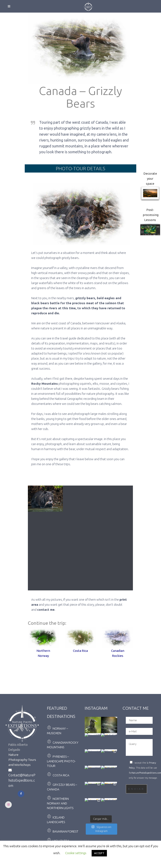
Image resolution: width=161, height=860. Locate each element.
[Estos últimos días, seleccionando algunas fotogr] (93, 725)
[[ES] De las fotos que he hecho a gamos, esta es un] (93, 806)
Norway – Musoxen (57, 731)
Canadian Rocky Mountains (62, 745)
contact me (46, 609)
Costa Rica (61, 775)
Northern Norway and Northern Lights (60, 803)
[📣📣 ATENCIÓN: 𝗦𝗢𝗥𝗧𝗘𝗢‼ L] (93, 790)
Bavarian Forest (65, 831)
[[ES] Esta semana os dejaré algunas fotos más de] (109, 806)
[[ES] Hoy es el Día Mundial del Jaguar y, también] (109, 757)
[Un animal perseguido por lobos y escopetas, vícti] (109, 725)
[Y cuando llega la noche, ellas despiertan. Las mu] (93, 741)
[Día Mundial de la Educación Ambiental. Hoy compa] (93, 757)
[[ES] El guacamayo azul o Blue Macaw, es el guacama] (109, 774)
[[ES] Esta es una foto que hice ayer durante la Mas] (93, 774)
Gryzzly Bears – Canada (62, 787)
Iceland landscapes (56, 820)
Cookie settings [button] (75, 853)
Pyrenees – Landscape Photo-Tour (61, 761)
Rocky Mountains (44, 383)
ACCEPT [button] (99, 853)
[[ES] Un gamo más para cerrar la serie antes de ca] (109, 790)
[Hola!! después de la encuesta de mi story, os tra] (109, 741)
